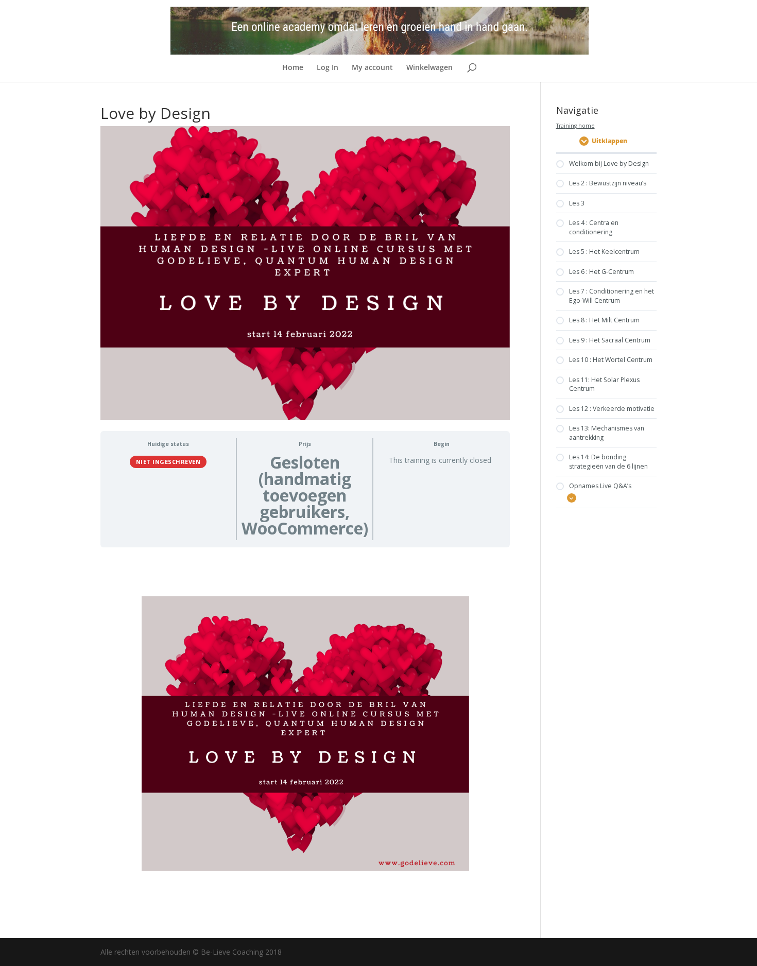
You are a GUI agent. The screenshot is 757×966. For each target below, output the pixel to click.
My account (372, 68)
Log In (327, 68)
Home (292, 68)
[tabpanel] (305, 733)
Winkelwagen (429, 68)
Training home (575, 125)
